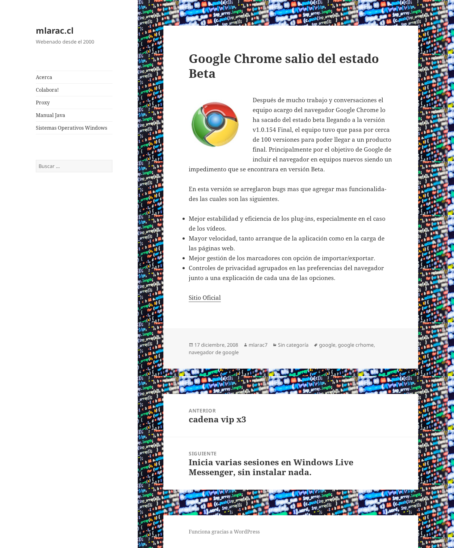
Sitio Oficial (205, 298)
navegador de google (214, 352)
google (327, 344)
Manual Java (50, 115)
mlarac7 (258, 344)
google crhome (356, 344)
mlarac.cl (55, 30)
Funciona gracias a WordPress (224, 531)
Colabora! (47, 89)
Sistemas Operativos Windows (71, 127)
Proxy (43, 102)
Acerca (44, 77)
